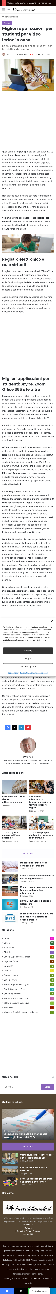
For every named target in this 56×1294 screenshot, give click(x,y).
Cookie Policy (13, 673)
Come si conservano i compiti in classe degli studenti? (37, 877)
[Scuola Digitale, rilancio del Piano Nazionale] (14, 823)
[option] (28, 1124)
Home (7, 17)
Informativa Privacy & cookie (28, 1231)
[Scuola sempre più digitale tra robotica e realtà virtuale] (41, 823)
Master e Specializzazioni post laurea (21, 1012)
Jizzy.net (36, 1278)
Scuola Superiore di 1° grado (17, 984)
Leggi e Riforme (11, 961)
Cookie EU (28, 1234)
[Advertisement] (28, 122)
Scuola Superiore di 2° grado (17, 957)
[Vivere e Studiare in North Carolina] (10, 1170)
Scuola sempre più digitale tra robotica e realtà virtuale (41, 835)
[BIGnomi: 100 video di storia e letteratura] (10, 904)
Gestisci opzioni (28, 666)
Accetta (28, 650)
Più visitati (28, 853)
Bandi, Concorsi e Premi (15, 989)
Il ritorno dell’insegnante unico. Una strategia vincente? (36, 1180)
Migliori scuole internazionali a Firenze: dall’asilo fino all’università (36, 890)
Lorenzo (9, 55)
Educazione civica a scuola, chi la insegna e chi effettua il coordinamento (36, 916)
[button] (51, 621)
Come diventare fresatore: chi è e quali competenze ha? (37, 1156)
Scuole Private (10, 980)
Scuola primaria (11, 975)
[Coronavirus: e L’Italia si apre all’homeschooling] (14, 787)
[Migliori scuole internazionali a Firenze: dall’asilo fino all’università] (10, 891)
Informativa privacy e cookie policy (34, 673)
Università (8, 966)
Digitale (14, 17)
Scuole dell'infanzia (13, 994)
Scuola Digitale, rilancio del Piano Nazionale (11, 835)
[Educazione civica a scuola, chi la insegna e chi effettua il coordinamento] (10, 917)
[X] (14, 727)
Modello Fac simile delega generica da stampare (34, 864)
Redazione (28, 1225)
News (6, 938)
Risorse (7, 970)
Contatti (28, 1228)
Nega (28, 658)
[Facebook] (7, 727)
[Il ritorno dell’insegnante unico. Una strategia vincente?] (10, 1181)
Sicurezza (8, 1007)
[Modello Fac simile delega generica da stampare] (10, 866)
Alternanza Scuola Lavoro (16, 998)
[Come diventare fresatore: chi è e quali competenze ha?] (10, 1158)
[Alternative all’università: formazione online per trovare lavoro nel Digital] (41, 787)
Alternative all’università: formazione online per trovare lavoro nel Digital (40, 802)
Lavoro (7, 943)
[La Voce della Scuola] (23, 9)
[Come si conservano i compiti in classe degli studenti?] (10, 879)
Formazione (9, 947)
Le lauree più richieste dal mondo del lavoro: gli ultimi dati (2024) (25, 1135)
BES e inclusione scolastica (16, 1003)
